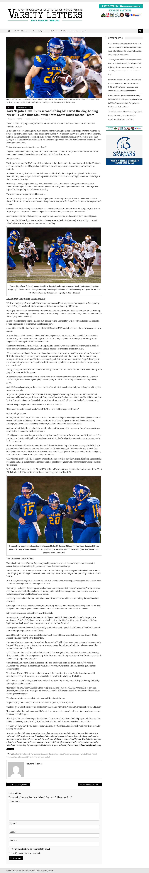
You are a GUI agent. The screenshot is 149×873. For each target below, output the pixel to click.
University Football (24, 107)
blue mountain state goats (39, 754)
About (84, 31)
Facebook (74, 31)
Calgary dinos (53, 754)
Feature (10, 107)
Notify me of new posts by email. (26, 853)
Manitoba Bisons (85, 754)
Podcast (54, 31)
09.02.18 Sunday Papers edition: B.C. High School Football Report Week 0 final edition (20, 784)
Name (13, 823)
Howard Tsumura (32, 119)
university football (44, 757)
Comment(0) (45, 119)
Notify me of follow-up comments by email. (31, 849)
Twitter (64, 31)
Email (13, 832)
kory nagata (75, 754)
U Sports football (18, 757)
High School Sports (20, 31)
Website (13, 840)
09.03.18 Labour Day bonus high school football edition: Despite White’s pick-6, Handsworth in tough (91, 784)
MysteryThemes (47, 870)
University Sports (39, 31)
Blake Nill (27, 754)
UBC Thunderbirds (31, 757)
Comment (15, 802)
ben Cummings (18, 754)
